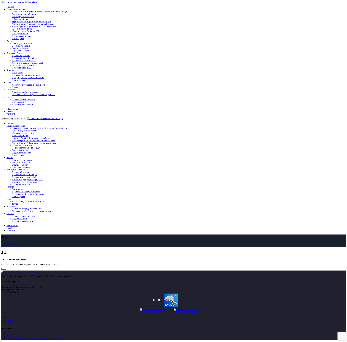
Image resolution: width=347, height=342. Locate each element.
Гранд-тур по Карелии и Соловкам (28, 77)
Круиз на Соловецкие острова (26, 75)
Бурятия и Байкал (20, 48)
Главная (10, 7)
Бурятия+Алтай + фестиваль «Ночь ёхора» (31, 21)
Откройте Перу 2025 (21, 68)
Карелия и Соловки (21, 51)
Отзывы (10, 97)
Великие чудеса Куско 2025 (24, 65)
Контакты (11, 90)
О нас (9, 82)
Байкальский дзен (20, 19)
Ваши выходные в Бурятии (24, 14)
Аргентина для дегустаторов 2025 (27, 63)
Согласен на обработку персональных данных (33, 94)
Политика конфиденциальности (27, 92)
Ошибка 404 (12, 246)
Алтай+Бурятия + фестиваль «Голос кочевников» (34, 26)
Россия (10, 41)
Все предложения (20, 33)
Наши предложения (16, 9)
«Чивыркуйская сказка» (23, 16)
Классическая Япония (22, 29)
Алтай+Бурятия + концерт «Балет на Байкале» (33, 24)
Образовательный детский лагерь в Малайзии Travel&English (40, 12)
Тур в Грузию (13, 336)
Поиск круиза (18, 80)
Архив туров (18, 38)
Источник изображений (23, 104)
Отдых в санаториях (21, 36)
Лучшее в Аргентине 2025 (24, 60)
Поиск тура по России (22, 43)
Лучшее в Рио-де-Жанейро (24, 58)
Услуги (15, 87)
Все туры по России (21, 46)
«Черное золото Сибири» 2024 (26, 31)
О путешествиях (19, 102)
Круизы (10, 70)
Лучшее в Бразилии (21, 55)
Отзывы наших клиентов (23, 99)
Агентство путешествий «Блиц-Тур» (29, 85)
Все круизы (17, 72)
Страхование (12, 334)
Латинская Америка (16, 53)
